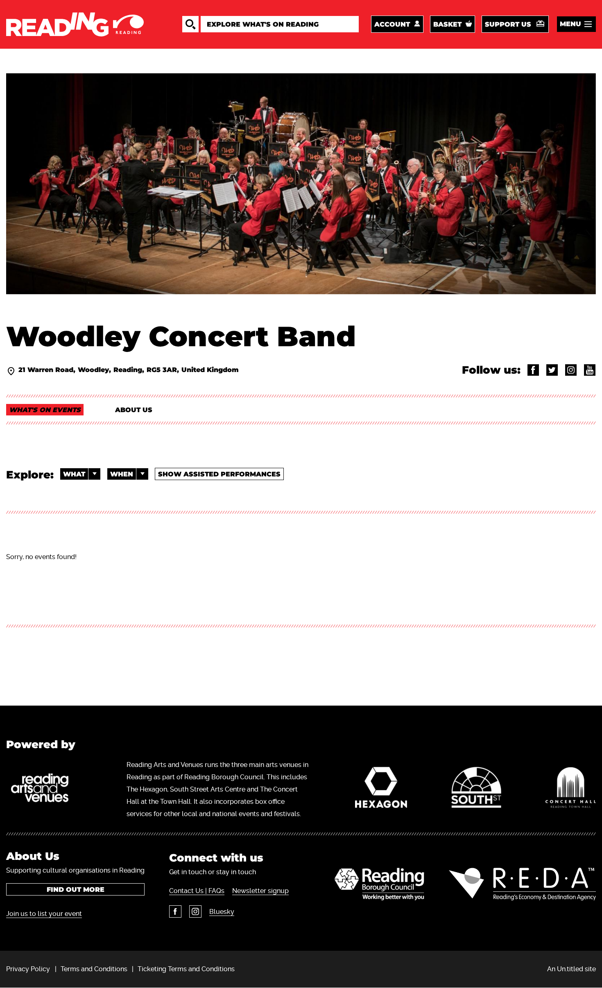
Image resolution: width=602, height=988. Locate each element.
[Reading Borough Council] (379, 884)
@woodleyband (552, 370)
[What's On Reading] (75, 24)
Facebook (175, 911)
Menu (570, 24)
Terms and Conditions (94, 969)
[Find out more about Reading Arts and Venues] (44, 789)
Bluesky (221, 912)
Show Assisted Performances (219, 474)
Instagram (195, 911)
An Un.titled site (571, 969)
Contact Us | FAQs (196, 891)
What (74, 474)
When (121, 474)
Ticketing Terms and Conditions (186, 969)
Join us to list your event (44, 914)
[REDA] (522, 884)
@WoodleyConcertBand (533, 370)
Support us (508, 24)
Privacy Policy (28, 969)
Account (392, 24)
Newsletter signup (260, 891)
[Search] (190, 24)
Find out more (75, 889)
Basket (447, 24)
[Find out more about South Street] (476, 789)
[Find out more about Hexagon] (381, 789)
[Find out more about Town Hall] (570, 789)
